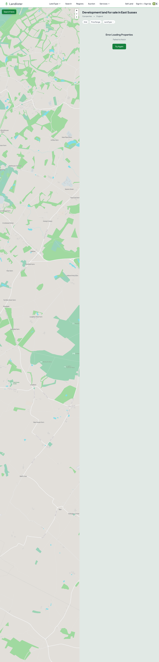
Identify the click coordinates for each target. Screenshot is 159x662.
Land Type (53, 3)
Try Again (119, 46)
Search (68, 3)
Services (103, 3)
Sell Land (129, 3)
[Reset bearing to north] (76, 17)
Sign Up (147, 3)
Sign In (139, 3)
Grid (85, 22)
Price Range (95, 22)
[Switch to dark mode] (156, 3)
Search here (9, 11)
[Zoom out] (76, 14)
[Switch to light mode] (153, 3)
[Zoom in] (76, 10)
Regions (79, 3)
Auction (91, 3)
